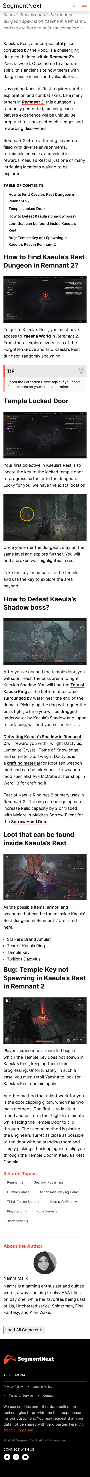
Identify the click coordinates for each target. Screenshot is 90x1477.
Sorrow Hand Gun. (29, 821)
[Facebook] (17, 1457)
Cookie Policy (42, 1386)
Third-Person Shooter (23, 1201)
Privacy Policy (13, 1386)
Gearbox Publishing (48, 1182)
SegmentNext (22, 5)
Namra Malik (15, 1278)
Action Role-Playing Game (59, 1192)
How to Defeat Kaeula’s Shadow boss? (42, 216)
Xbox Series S (46, 1211)
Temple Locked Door (27, 208)
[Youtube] (26, 1457)
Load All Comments (24, 1329)
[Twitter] (8, 1457)
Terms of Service (21, 1395)
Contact (48, 1395)
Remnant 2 (15, 1182)
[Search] (73, 5)
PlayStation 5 (17, 1211)
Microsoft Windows (64, 1201)
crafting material (23, 763)
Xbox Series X (17, 1221)
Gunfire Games (18, 1192)
